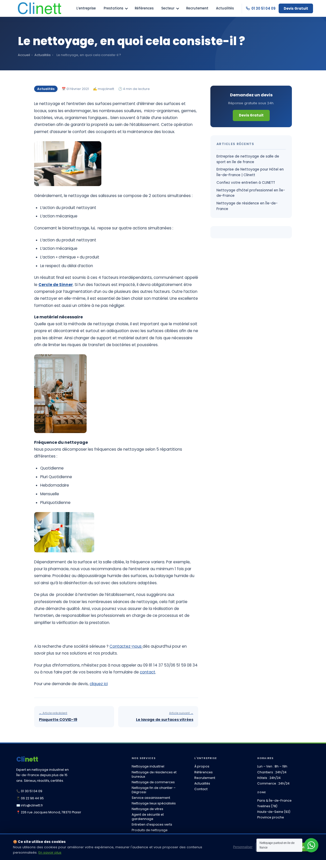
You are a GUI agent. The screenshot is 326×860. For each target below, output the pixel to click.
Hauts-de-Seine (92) (273, 812)
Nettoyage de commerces (153, 782)
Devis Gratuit (296, 8)
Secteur (167, 8)
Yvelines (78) (267, 806)
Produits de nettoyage (150, 830)
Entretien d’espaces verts (152, 824)
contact (147, 672)
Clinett (27, 759)
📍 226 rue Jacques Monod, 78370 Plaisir (48, 812)
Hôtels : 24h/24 (269, 778)
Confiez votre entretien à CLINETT (245, 182)
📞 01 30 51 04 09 (29, 791)
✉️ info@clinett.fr (29, 805)
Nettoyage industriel (148, 766)
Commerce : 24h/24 (273, 783)
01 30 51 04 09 (263, 8)
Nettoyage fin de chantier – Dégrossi (153, 790)
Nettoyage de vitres (147, 809)
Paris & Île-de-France (274, 800)
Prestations (113, 8)
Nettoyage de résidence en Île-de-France (247, 206)
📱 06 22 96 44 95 (30, 798)
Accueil (24, 55)
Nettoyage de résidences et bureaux (154, 774)
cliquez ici (99, 683)
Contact (201, 789)
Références (144, 8)
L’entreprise (86, 8)
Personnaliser (242, 847)
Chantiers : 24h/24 (272, 772)
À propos (201, 766)
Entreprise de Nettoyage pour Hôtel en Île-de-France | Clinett (250, 172)
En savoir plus (49, 852)
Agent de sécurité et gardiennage (148, 816)
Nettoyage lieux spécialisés (154, 803)
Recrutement (197, 8)
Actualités (225, 8)
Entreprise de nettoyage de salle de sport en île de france (247, 159)
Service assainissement (151, 798)
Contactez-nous (126, 646)
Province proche (270, 817)
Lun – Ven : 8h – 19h (272, 766)
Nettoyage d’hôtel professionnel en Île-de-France (250, 193)
